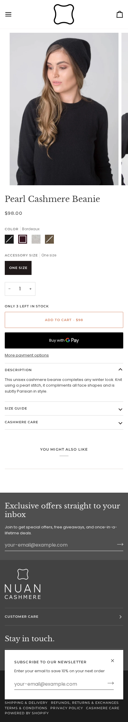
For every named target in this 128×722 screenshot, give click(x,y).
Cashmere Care (21, 422)
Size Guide (16, 408)
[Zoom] (20, 174)
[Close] (115, 660)
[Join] (109, 683)
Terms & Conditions (26, 708)
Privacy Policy (66, 708)
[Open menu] (14, 14)
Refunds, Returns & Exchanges (85, 703)
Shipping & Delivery (26, 703)
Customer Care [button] (21, 616)
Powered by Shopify (27, 713)
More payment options (27, 355)
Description (18, 370)
